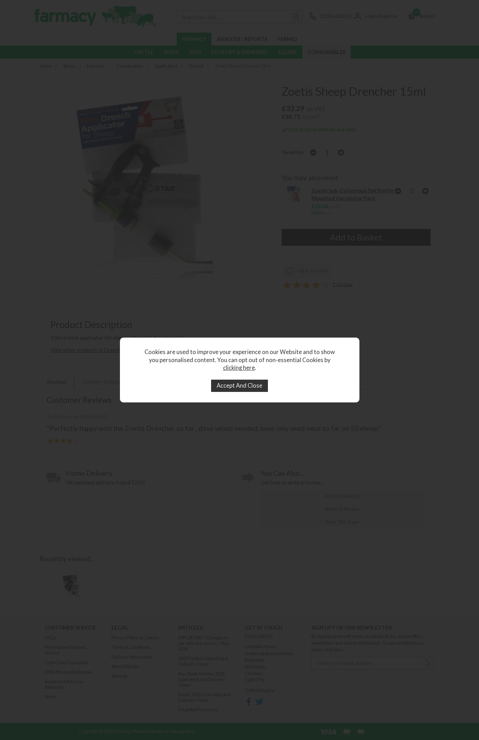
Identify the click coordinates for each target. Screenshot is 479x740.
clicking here (239, 367)
